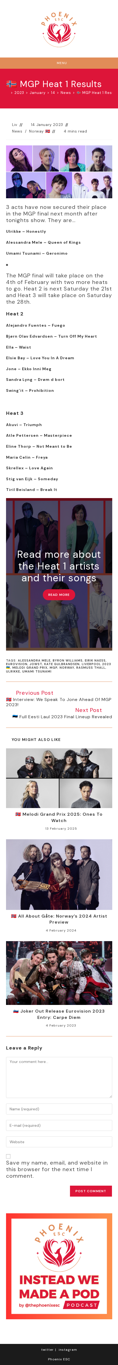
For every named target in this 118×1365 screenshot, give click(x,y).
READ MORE (59, 595)
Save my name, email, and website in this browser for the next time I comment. (57, 1169)
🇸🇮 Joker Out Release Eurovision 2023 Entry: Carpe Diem (59, 1014)
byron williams (68, 660)
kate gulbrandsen (62, 664)
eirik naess (95, 660)
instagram (68, 1349)
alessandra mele (34, 660)
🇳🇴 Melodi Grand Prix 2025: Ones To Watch (59, 817)
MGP (53, 667)
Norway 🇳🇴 (39, 131)
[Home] (7, 92)
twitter (47, 1349)
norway (67, 667)
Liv (14, 124)
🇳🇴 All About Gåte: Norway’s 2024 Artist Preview (59, 919)
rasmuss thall (90, 667)
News (17, 131)
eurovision (16, 664)
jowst (36, 664)
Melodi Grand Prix (29, 667)
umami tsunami (37, 671)
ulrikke (13, 671)
